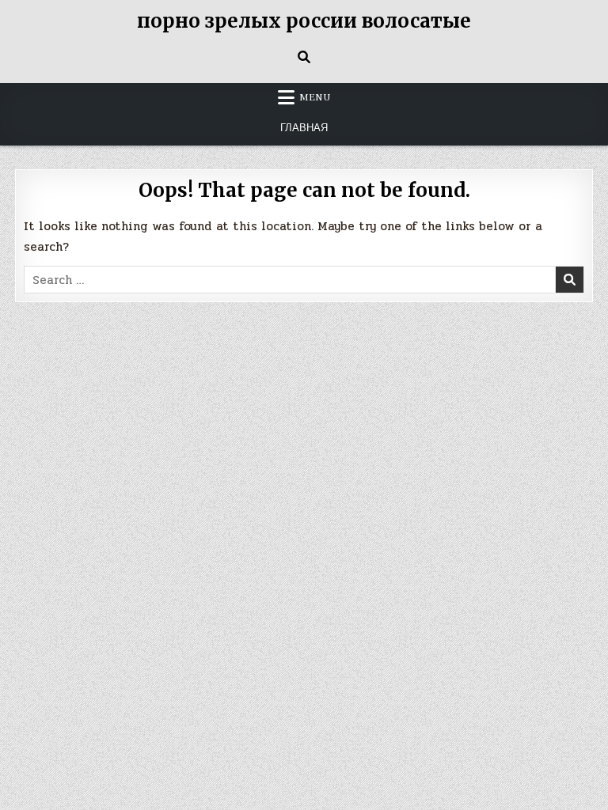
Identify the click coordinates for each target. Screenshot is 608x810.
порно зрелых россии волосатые (304, 21)
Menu (315, 97)
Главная (304, 128)
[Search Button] (304, 57)
